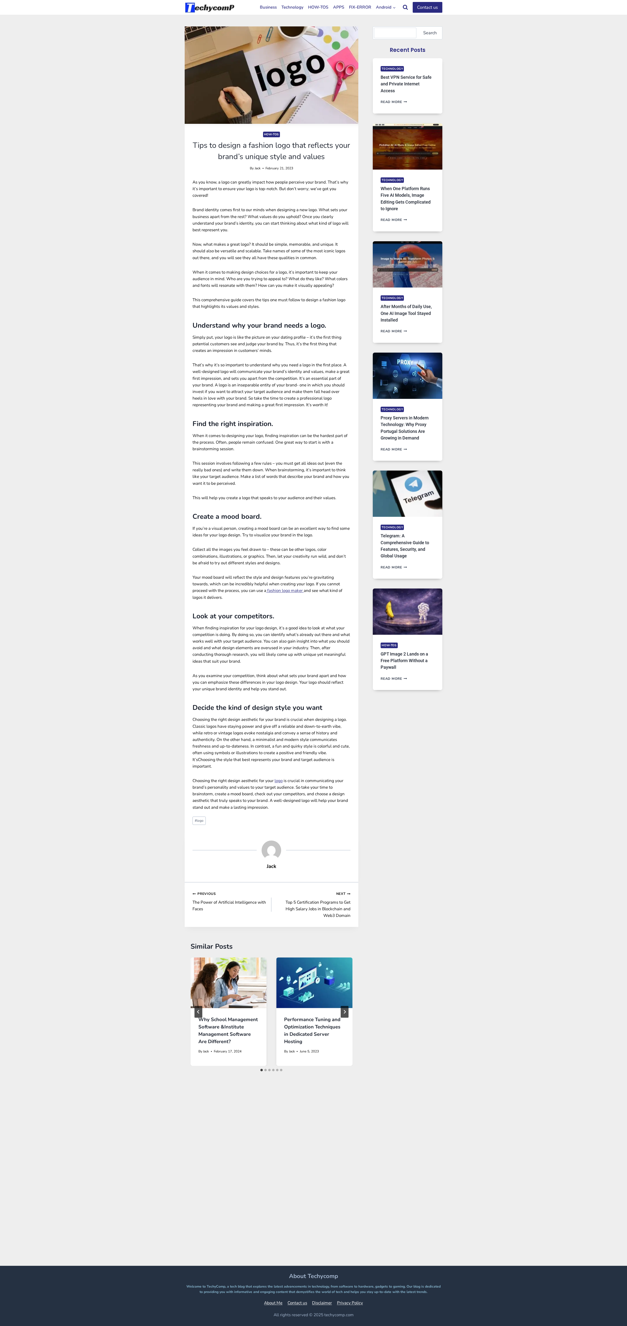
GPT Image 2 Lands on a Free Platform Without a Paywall (404, 660)
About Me (273, 1303)
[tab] (261, 1070)
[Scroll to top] (611, 1315)
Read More (394, 102)
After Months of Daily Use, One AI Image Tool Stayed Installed (406, 313)
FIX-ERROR (360, 7)
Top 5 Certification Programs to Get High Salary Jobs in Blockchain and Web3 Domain (318, 904)
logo (279, 781)
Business (268, 7)
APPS (338, 7)
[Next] (345, 1012)
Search (430, 33)
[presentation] (228, 982)
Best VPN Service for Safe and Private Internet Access (406, 84)
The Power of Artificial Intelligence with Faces (229, 901)
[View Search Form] (405, 7)
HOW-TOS (318, 7)
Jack (258, 168)
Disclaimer (322, 1303)
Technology (292, 7)
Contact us (427, 7)
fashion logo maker (285, 590)
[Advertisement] (271, 1178)
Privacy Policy (350, 1303)
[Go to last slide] (198, 1012)
